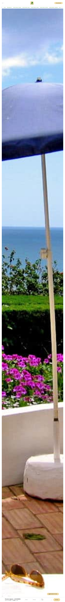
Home (5, 7)
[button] (2, 7)
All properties (9, 7)
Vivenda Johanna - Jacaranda (53, 7)
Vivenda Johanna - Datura (26, 7)
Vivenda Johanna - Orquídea (17, 7)
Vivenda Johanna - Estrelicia (44, 7)
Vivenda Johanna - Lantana (35, 7)
